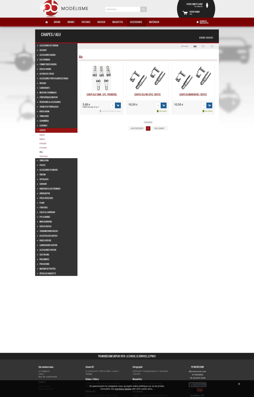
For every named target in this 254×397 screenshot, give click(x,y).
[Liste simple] (212, 46)
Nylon (42, 134)
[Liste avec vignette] (203, 46)
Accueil (46, 22)
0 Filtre (206, 38)
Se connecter (195, 5)
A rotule (43, 147)
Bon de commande (48, 376)
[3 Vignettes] (195, 47)
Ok (239, 384)
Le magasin (44, 371)
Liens (41, 373)
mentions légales (123, 388)
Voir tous (43, 156)
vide (194, 12)
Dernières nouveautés (204, 22)
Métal (42, 139)
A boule (43, 143)
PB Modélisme (63, 9)
